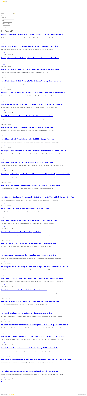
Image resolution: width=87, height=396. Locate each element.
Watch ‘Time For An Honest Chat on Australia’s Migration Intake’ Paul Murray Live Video (32, 278)
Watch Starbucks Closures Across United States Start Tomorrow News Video (27, 116)
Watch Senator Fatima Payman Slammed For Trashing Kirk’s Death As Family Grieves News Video (34, 325)
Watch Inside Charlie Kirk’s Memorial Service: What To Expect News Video (26, 313)
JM (4, 40)
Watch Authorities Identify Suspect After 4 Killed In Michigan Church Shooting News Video (32, 104)
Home (5, 17)
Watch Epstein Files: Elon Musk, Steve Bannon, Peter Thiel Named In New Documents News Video (34, 150)
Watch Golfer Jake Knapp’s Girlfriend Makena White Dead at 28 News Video (27, 127)
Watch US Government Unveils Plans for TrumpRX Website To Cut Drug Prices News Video (32, 34)
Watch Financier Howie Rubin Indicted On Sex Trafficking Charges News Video (28, 139)
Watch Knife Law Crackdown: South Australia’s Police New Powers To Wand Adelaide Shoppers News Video (37, 197)
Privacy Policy (8, 23)
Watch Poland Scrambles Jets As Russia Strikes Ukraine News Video (24, 290)
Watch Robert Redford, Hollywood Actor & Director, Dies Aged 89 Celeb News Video (29, 348)
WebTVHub (11, 394)
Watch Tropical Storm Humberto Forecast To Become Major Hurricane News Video (29, 220)
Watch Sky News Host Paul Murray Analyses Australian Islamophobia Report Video (29, 371)
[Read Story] (12, 43)
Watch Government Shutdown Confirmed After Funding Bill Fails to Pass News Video (30, 69)
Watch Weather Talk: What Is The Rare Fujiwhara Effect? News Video (25, 208)
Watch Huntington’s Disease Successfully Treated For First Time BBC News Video (28, 255)
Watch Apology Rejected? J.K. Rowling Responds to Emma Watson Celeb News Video (30, 58)
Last (1, 391)
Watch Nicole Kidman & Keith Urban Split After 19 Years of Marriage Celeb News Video (31, 81)
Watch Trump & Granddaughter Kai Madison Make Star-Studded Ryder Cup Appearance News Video (35, 174)
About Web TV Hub (8, 19)
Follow (3, 1)
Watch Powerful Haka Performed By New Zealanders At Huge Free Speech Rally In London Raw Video (36, 359)
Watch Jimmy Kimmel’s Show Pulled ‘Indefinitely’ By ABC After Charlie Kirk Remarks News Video (34, 336)
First (1, 381)
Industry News (7, 22)
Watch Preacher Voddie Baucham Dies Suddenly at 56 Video (21, 232)
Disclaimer (6, 25)
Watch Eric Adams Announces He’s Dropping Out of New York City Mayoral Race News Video (33, 92)
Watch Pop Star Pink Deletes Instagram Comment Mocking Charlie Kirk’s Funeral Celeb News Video (35, 267)
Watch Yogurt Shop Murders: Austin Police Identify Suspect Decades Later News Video (30, 185)
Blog (4, 20)
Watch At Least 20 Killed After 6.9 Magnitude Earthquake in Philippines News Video (29, 46)
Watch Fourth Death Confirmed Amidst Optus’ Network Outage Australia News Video (30, 301)
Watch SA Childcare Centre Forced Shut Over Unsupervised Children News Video (28, 243)
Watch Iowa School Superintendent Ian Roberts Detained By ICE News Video (27, 162)
